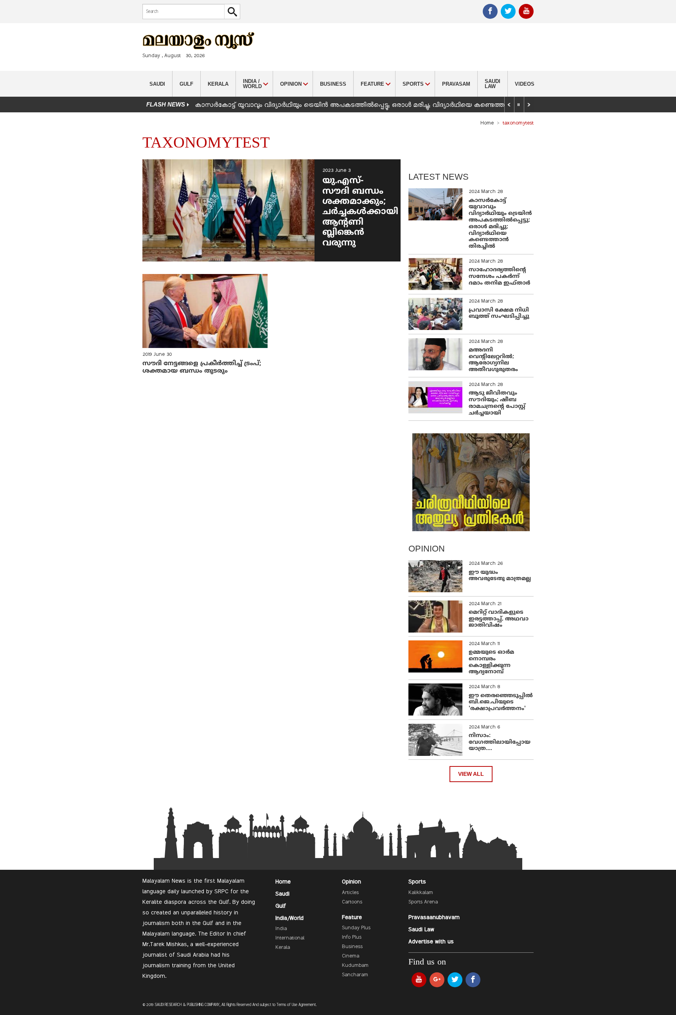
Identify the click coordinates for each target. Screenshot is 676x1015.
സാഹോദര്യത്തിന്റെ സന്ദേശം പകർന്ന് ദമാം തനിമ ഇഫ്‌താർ (500, 277)
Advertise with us (431, 941)
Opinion (351, 881)
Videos (524, 84)
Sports (417, 881)
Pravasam (456, 84)
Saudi (157, 84)
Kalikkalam (420, 893)
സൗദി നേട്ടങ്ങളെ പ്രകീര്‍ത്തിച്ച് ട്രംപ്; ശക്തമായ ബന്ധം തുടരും (201, 367)
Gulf (186, 84)
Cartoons (352, 902)
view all (471, 774)
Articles (350, 893)
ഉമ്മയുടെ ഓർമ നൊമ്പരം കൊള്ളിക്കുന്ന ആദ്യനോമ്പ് (491, 662)
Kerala (218, 84)
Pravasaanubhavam (434, 917)
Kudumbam (355, 966)
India (281, 929)
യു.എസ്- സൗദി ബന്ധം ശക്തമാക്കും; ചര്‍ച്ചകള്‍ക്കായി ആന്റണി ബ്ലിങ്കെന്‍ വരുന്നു (360, 212)
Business (333, 84)
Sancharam (355, 975)
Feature (352, 917)
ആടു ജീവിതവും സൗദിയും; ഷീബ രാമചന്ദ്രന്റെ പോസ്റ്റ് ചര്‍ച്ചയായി (497, 403)
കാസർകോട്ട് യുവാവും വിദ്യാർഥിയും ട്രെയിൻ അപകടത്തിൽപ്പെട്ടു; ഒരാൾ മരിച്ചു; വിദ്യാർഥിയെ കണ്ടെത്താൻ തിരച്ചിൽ (369, 105)
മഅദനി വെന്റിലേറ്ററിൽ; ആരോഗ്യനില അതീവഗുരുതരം (493, 360)
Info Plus (351, 937)
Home (487, 123)
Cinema (350, 956)
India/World (289, 918)
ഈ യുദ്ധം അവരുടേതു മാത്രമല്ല (500, 575)
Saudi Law (492, 83)
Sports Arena (423, 902)
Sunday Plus (356, 928)
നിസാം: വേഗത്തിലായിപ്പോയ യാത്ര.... (499, 742)
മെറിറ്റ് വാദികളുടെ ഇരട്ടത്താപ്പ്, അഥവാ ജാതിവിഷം (499, 619)
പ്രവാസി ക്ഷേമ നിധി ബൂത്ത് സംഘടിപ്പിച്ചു (499, 313)
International (289, 938)
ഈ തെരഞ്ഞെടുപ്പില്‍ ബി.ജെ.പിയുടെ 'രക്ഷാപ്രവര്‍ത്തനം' (501, 702)
